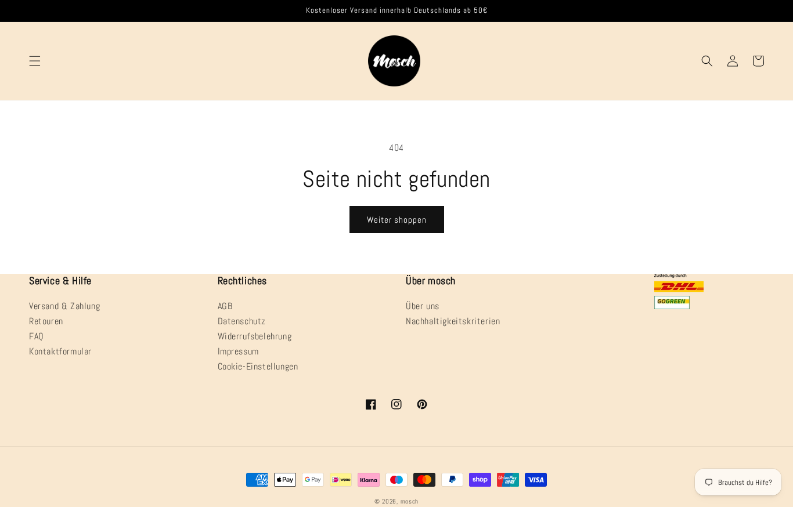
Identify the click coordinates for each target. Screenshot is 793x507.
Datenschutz (242, 321)
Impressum (238, 351)
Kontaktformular (60, 351)
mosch (410, 501)
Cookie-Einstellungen (258, 366)
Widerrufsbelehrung (255, 336)
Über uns (422, 307)
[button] (35, 61)
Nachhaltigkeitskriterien (453, 321)
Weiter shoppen (397, 219)
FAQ (36, 336)
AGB (225, 307)
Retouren (46, 321)
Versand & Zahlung (64, 307)
